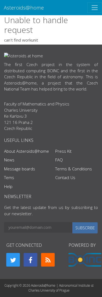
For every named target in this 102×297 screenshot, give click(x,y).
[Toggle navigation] (94, 7)
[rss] (48, 260)
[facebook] (30, 260)
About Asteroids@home (26, 151)
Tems (9, 177)
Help (8, 186)
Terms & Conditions (73, 168)
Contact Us (65, 177)
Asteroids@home (24, 7)
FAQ (59, 159)
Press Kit (63, 151)
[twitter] (13, 260)
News (9, 159)
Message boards (19, 168)
